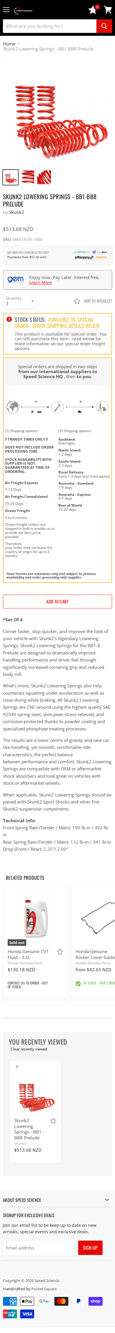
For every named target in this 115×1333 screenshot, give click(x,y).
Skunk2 (16, 212)
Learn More (40, 282)
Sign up (90, 1247)
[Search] (104, 26)
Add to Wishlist (97, 300)
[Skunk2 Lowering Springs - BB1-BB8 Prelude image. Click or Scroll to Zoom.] (57, 111)
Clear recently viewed (29, 1049)
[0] (92, 12)
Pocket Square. (44, 1288)
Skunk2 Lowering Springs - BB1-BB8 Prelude (28, 1129)
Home (9, 43)
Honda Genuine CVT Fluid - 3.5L (28, 954)
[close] (17, 1067)
